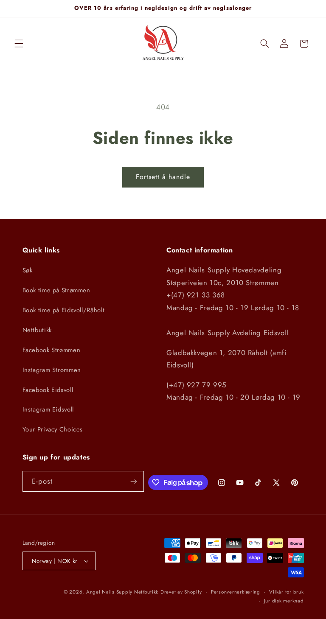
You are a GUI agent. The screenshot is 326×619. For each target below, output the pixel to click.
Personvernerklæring (235, 591)
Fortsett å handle (163, 177)
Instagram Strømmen (51, 370)
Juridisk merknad (284, 600)
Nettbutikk (37, 330)
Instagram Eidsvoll (48, 409)
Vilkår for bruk (286, 591)
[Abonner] (133, 481)
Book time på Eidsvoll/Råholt (63, 310)
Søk (27, 270)
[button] (18, 43)
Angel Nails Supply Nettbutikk (122, 591)
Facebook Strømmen (51, 350)
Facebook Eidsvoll (47, 390)
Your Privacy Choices (52, 429)
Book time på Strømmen (56, 290)
